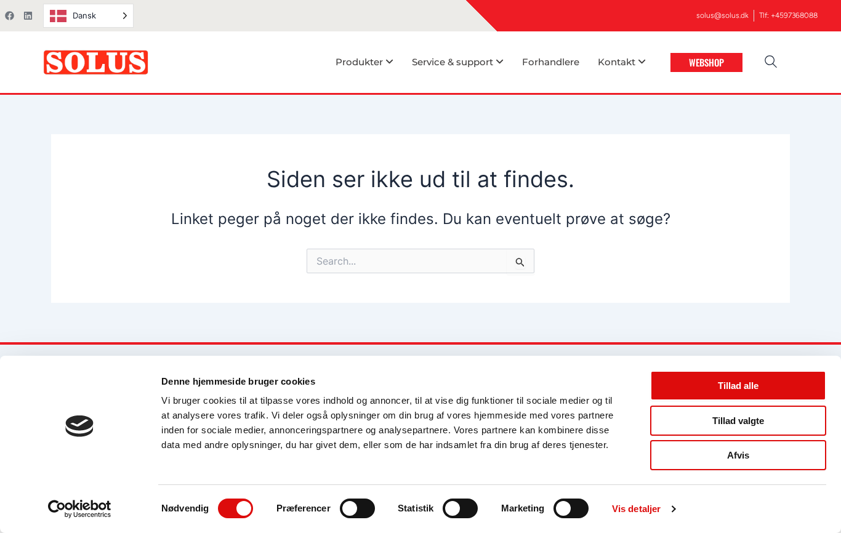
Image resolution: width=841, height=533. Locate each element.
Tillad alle (738, 385)
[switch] (357, 508)
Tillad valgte (738, 420)
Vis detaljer (636, 508)
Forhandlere (550, 62)
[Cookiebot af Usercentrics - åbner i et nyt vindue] (80, 509)
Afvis (738, 455)
